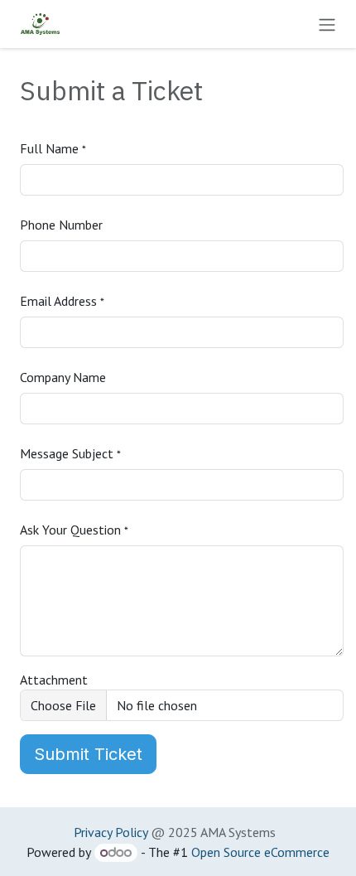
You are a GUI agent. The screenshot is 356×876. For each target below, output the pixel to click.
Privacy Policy (110, 832)
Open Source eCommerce (260, 852)
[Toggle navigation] (327, 24)
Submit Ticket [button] (88, 754)
